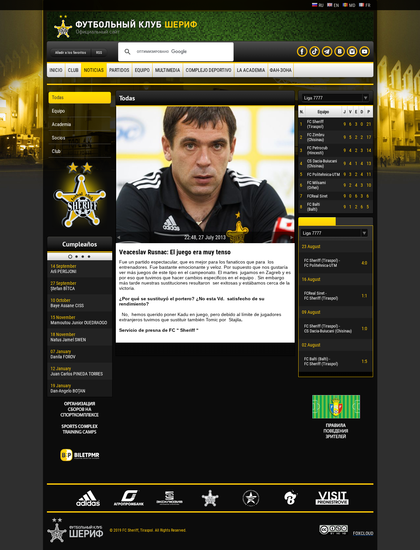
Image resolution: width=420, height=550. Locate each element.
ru (321, 5)
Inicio (56, 70)
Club (73, 70)
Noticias (94, 70)
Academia (61, 124)
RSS (99, 53)
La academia (251, 70)
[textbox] (332, 98)
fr (368, 5)
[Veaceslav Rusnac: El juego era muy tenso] (205, 173)
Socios (58, 138)
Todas (58, 97)
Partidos (119, 70)
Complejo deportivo (208, 70)
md (352, 5)
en (336, 5)
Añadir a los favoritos (70, 53)
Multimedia (167, 70)
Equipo (142, 70)
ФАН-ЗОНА (281, 70)
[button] (365, 98)
